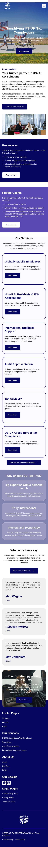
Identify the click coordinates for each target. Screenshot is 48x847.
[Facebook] (4, 783)
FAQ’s (4, 770)
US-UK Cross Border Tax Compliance (17, 738)
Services (5, 718)
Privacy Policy (8, 798)
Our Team (6, 766)
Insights (5, 722)
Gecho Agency (19, 840)
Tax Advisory (7, 742)
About (4, 726)
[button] (44, 6)
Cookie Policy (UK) (9, 794)
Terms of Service (8, 802)
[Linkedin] (9, 783)
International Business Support (14, 750)
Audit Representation (10, 746)
